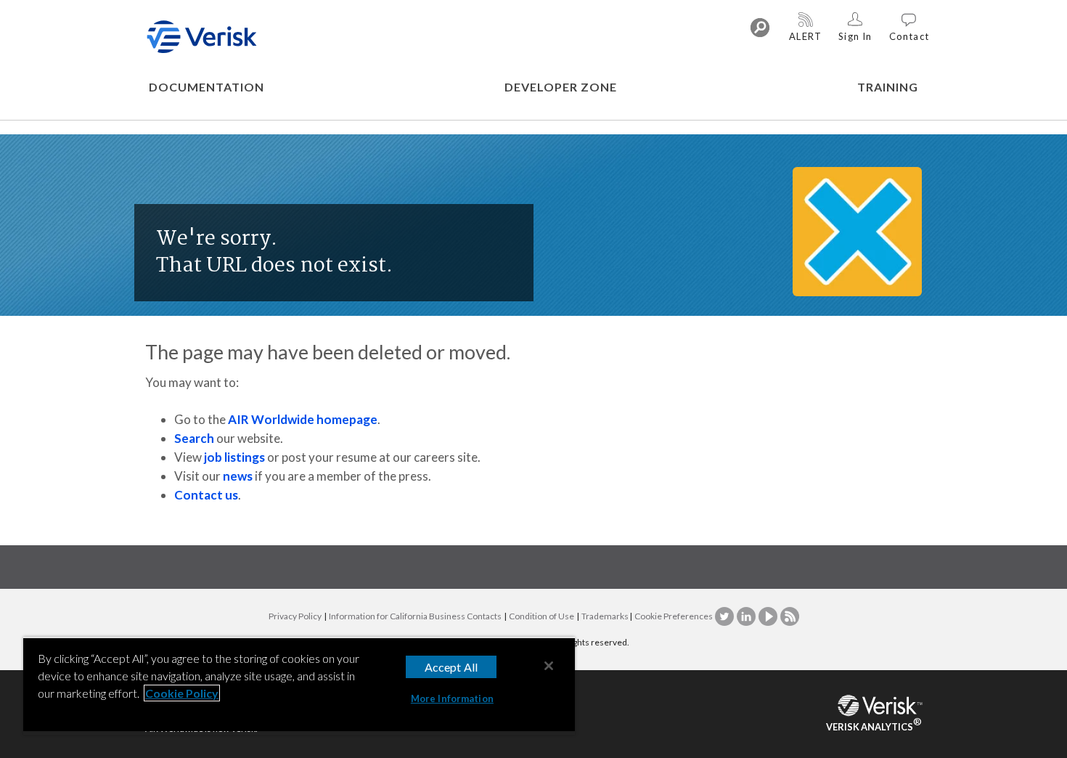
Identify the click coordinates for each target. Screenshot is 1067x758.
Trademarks (605, 616)
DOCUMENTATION (206, 87)
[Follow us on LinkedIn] (747, 616)
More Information (452, 698)
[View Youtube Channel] (769, 616)
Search (194, 438)
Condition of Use (541, 616)
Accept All (451, 667)
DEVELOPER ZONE (560, 87)
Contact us (206, 494)
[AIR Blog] (789, 616)
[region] (299, 686)
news (238, 476)
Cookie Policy (181, 693)
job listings (234, 457)
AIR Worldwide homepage (302, 419)
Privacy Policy (295, 616)
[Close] (549, 666)
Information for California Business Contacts (415, 616)
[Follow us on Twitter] (725, 616)
